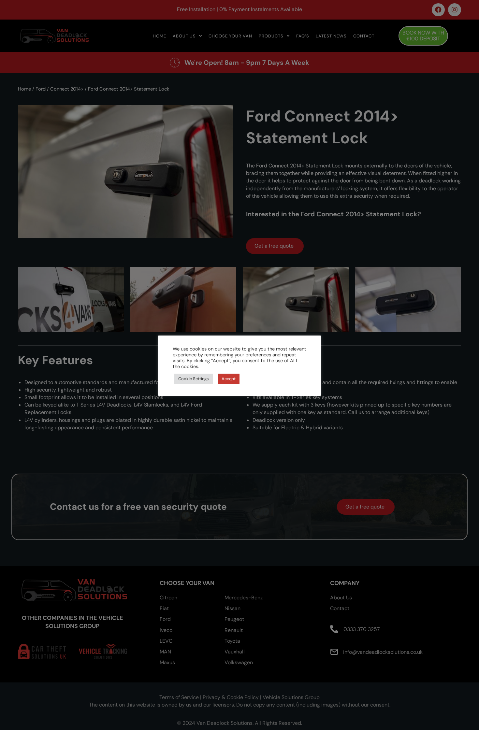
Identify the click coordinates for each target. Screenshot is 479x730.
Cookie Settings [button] (193, 378)
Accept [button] (229, 378)
